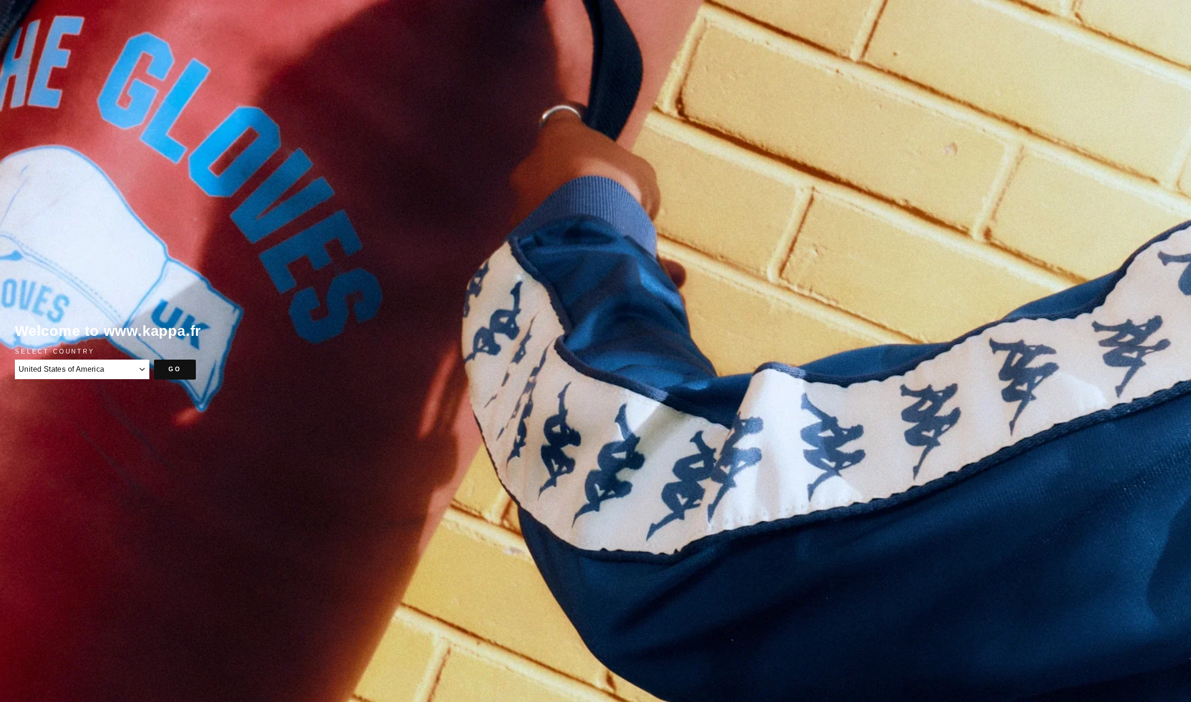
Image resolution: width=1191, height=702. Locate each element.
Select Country (55, 351)
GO (174, 369)
